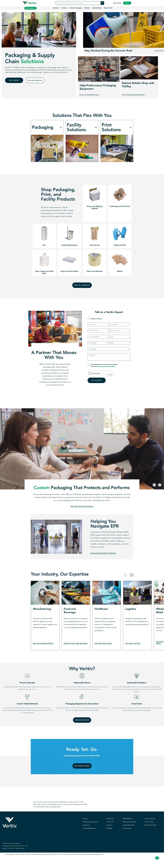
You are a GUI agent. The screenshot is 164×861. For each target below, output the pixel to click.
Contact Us (110, 822)
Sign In (127, 3)
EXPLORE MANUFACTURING (43, 643)
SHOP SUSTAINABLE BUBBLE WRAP (133, 95)
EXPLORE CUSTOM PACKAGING (82, 506)
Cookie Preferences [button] (89, 828)
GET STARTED (14, 80)
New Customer (117, 3)
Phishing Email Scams (129, 822)
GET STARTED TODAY (82, 766)
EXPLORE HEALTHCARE (103, 643)
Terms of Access (101, 366)
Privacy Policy (111, 366)
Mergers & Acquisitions (90, 822)
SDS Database (127, 819)
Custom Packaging (75, 8)
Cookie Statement (128, 825)
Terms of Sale (149, 822)
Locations (109, 825)
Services (64, 8)
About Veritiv (108, 8)
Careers (85, 819)
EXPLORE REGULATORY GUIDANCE (103, 553)
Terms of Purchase (150, 825)
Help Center (110, 819)
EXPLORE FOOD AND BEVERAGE (76, 643)
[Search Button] (102, 3)
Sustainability (96, 8)
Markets (87, 8)
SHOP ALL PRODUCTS (82, 285)
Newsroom (86, 825)
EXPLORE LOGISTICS (132, 643)
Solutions (56, 8)
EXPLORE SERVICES (35, 80)
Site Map (109, 828)
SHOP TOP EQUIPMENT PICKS (89, 95)
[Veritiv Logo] (29, 3)
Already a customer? (96, 319)
